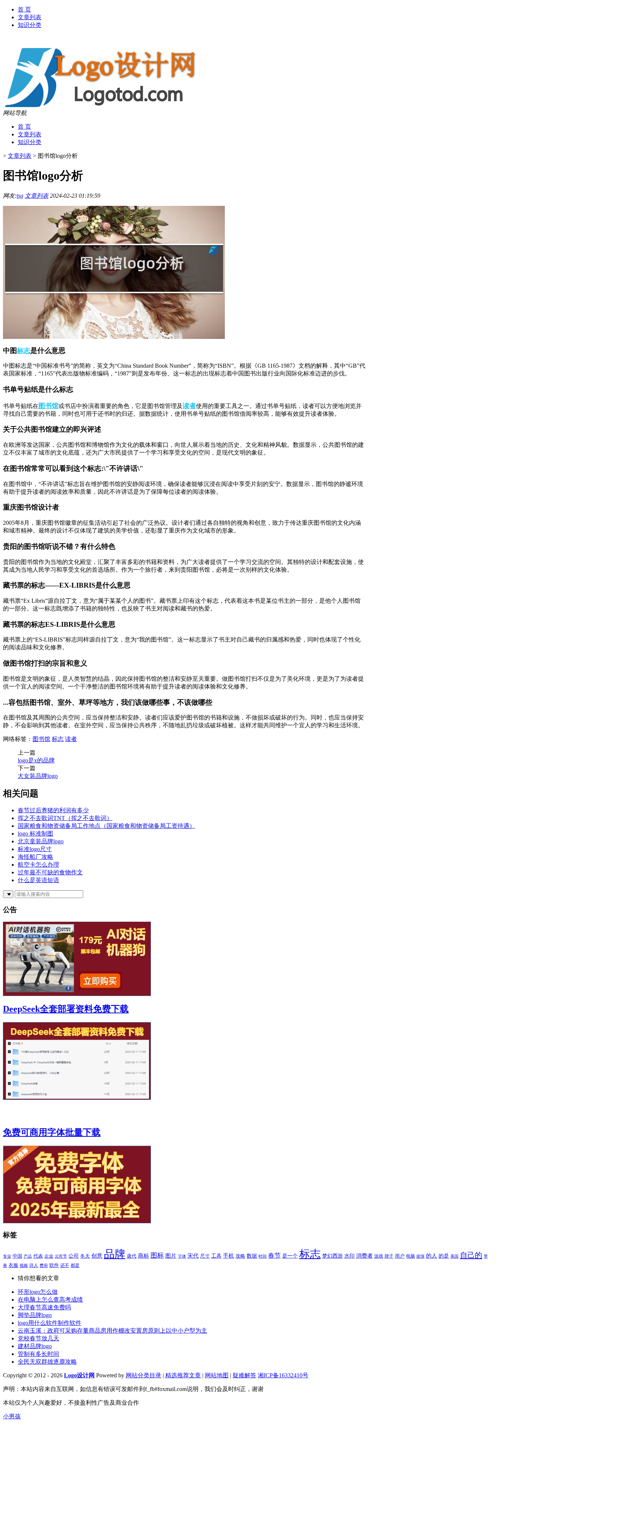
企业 (48, 1256)
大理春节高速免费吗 (44, 1307)
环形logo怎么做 (38, 1292)
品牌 (114, 1254)
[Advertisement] (225, 1472)
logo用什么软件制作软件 (49, 1323)
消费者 (364, 1256)
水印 (349, 1256)
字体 (182, 1256)
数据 (252, 1256)
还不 (64, 1265)
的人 (431, 1256)
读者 (189, 405)
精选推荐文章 (183, 1375)
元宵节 (61, 1256)
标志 (23, 350)
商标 (143, 1256)
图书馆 (48, 405)
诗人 (33, 1265)
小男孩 (12, 1416)
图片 (170, 1256)
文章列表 (29, 17)
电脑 (410, 1256)
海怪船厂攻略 (35, 857)
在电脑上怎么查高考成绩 (50, 1299)
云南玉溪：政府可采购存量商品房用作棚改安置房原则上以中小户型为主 (112, 1330)
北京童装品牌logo (41, 841)
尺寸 (205, 1256)
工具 (216, 1256)
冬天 (85, 1256)
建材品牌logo (35, 1346)
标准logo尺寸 (35, 849)
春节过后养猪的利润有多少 (53, 810)
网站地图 (217, 1375)
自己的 (471, 1255)
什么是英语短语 (38, 880)
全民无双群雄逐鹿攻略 (47, 1361)
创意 (96, 1256)
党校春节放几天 (38, 1338)
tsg (20, 196)
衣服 (13, 1265)
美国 (454, 1256)
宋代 (193, 1256)
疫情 (420, 1256)
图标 (157, 1255)
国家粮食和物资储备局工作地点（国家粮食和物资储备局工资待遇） (106, 826)
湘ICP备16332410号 (283, 1375)
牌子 (389, 1256)
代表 (38, 1256)
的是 (444, 1256)
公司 (73, 1256)
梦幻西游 (332, 1256)
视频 (24, 1265)
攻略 (240, 1256)
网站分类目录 (143, 1375)
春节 (274, 1255)
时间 (262, 1256)
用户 (400, 1256)
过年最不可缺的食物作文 (50, 872)
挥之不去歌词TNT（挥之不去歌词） (65, 818)
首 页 (24, 9)
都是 (75, 1265)
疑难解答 (244, 1375)
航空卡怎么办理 (38, 864)
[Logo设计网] (110, 107)
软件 (54, 1265)
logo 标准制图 (35, 833)
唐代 (131, 1256)
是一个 (290, 1256)
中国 (17, 1256)
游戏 (378, 1256)
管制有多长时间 (38, 1354)
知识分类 (29, 25)
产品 (28, 1256)
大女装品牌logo (38, 776)
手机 (228, 1256)
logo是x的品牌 (36, 760)
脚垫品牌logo (35, 1315)
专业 (7, 1256)
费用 (44, 1265)
